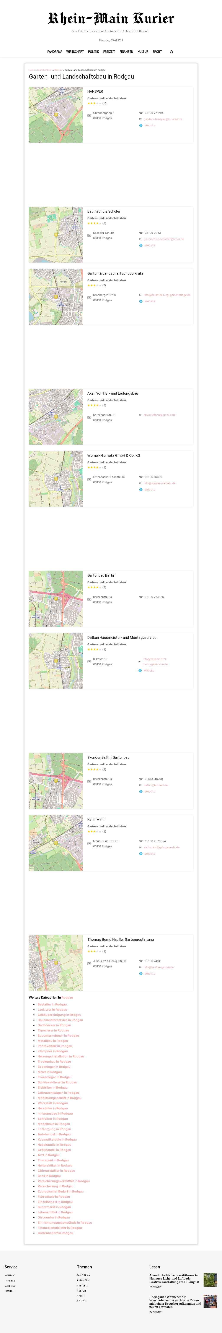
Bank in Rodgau (49, 1176)
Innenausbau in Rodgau (55, 1113)
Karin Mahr (96, 819)
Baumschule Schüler (103, 211)
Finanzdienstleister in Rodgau (60, 1228)
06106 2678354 (155, 841)
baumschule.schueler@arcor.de (164, 239)
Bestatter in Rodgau (52, 1004)
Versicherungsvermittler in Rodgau (64, 1181)
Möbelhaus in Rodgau (54, 1124)
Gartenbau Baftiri (101, 575)
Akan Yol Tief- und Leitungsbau (112, 393)
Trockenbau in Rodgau (54, 1061)
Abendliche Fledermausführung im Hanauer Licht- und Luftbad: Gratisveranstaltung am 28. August (174, 1278)
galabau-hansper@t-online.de (163, 119)
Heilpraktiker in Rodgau (55, 1165)
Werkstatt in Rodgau (53, 1103)
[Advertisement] (111, 174)
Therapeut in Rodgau (53, 1160)
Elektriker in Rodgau (53, 1087)
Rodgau (58, 70)
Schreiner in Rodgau (53, 1118)
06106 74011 (153, 961)
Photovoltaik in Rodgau (55, 1046)
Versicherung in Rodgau (55, 1186)
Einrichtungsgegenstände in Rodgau (65, 1222)
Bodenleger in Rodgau (54, 1066)
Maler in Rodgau (50, 1072)
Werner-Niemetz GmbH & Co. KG (113, 455)
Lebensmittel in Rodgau (55, 1212)
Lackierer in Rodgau (52, 1009)
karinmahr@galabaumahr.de (162, 847)
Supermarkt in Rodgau (54, 1207)
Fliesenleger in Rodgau (55, 1077)
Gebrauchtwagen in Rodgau (58, 1092)
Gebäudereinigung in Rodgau (59, 1015)
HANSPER (95, 91)
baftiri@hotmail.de (156, 785)
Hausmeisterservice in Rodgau (60, 1020)
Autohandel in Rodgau (54, 1134)
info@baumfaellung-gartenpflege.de (167, 295)
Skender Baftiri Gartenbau (108, 757)
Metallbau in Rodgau (53, 1041)
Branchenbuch (44, 70)
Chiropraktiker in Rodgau (56, 1170)
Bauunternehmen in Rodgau (58, 1035)
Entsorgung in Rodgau (54, 1129)
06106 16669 (153, 477)
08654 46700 (154, 779)
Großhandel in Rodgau (54, 1150)
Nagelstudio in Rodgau (54, 1144)
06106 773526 (154, 597)
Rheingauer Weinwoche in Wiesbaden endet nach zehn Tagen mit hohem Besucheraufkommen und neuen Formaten (175, 1302)
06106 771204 (154, 113)
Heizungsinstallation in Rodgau (61, 1056)
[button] (171, 51)
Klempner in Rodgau (53, 1051)
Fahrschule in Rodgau (54, 1196)
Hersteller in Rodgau (53, 1108)
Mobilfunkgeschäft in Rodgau (60, 1098)
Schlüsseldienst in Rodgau (57, 1082)
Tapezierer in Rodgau (53, 1030)
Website (150, 125)
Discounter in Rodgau (54, 1217)
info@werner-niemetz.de (159, 483)
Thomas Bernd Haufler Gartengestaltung (120, 939)
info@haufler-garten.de (159, 967)
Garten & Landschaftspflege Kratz (115, 273)
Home (32, 70)
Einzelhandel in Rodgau (55, 1202)
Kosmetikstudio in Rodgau (57, 1139)
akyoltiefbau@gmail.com (160, 414)
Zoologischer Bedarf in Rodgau (61, 1191)
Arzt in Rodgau (49, 1155)
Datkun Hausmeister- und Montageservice (121, 637)
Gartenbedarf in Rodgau (55, 1233)
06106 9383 (153, 232)
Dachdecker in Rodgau (54, 1025)
